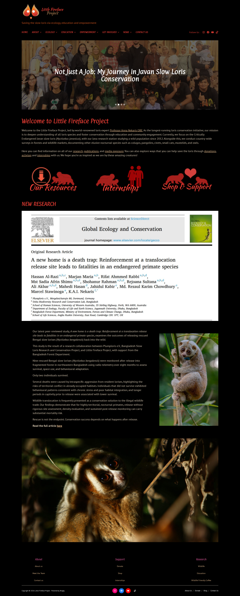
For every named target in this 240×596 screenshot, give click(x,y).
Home (25, 32)
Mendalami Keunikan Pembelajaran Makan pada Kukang (120, 75)
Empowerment (88, 32)
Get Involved (109, 32)
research (78, 151)
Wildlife (201, 566)
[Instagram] (203, 32)
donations (210, 151)
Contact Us (142, 32)
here (59, 426)
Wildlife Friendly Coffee (201, 580)
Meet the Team (38, 573)
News (126, 32)
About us (38, 566)
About (35, 32)
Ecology (50, 32)
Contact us (38, 580)
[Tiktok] (217, 32)
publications (91, 151)
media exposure (114, 151)
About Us (188, 590)
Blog (205, 590)
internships (43, 155)
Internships (120, 580)
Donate (120, 566)
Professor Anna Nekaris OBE (126, 130)
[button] (116, 104)
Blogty (62, 591)
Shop (120, 573)
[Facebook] (208, 32)
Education (67, 32)
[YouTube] (212, 32)
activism (26, 155)
